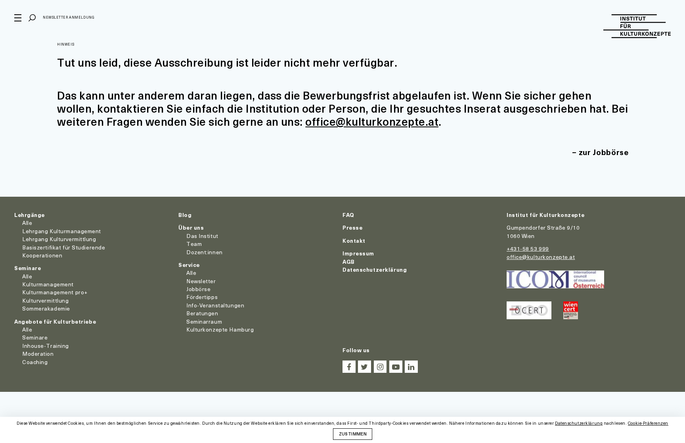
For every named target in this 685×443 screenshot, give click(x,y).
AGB (348, 261)
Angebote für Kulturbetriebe (55, 321)
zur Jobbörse (604, 152)
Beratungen (202, 313)
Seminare (27, 268)
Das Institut (202, 236)
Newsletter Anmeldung (68, 17)
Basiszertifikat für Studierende (63, 247)
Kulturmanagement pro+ (55, 292)
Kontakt (353, 240)
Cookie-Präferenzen (648, 423)
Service (189, 265)
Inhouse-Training (45, 345)
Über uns (191, 227)
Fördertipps (202, 297)
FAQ (348, 215)
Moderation (38, 353)
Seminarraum (204, 321)
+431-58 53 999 (528, 248)
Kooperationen (42, 255)
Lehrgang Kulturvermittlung (59, 239)
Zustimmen (353, 433)
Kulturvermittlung (45, 300)
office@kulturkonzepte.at (371, 121)
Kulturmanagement (48, 284)
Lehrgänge (29, 215)
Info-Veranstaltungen (215, 305)
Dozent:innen (204, 252)
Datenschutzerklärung (374, 269)
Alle (27, 223)
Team (194, 244)
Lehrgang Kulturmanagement (61, 231)
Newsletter (201, 281)
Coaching (35, 362)
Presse (352, 227)
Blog (184, 215)
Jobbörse (198, 289)
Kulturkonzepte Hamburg (220, 329)
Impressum (358, 253)
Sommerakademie (46, 308)
